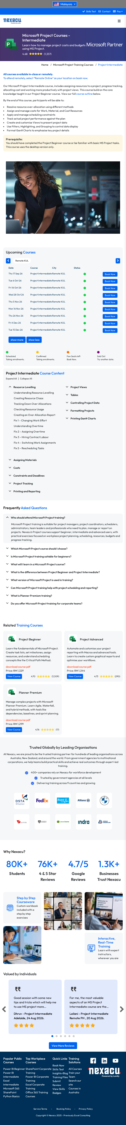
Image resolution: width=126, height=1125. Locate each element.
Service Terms (40, 1109)
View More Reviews (63, 1045)
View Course (14, 676)
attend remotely (16, 78)
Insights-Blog (60, 1073)
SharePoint (9, 1092)
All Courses (75, 1068)
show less (34, 339)
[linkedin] (104, 1061)
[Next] (122, 1010)
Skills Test (58, 1069)
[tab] (52, 1036)
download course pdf (18, 666)
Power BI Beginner (14, 1068)
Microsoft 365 (11, 1088)
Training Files (60, 1077)
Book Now (58, 1065)
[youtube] (115, 1061)
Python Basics (11, 1096)
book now (81, 78)
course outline (84, 93)
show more (17, 339)
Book (110, 274)
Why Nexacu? (14, 851)
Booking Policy (63, 1109)
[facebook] (93, 1061)
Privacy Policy (86, 1109)
